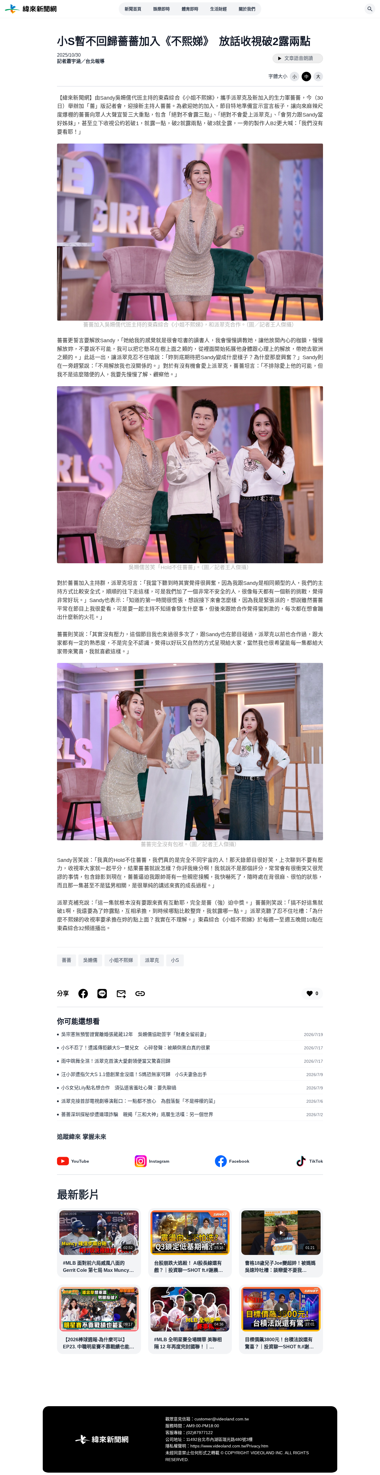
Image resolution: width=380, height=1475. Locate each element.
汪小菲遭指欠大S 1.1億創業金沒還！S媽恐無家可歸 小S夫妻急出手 (134, 1074)
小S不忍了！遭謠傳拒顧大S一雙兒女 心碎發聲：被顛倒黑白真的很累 (135, 1047)
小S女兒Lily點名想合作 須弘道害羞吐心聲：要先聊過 (118, 1087)
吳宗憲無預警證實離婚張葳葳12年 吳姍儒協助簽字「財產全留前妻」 (135, 1034)
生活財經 (218, 9)
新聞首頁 (133, 9)
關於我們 (247, 9)
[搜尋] (370, 9)
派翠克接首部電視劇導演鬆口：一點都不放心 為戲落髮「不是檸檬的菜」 (139, 1101)
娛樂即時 (161, 9)
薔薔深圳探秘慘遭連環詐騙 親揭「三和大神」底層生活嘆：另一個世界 (137, 1114)
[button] (294, 76)
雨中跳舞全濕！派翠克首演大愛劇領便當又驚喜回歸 (115, 1061)
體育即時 (190, 9)
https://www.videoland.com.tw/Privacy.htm (229, 1446)
